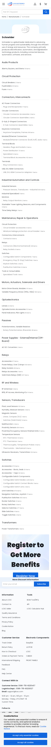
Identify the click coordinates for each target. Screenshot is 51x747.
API (28, 604)
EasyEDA (29, 643)
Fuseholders (7, 86)
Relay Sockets (9, 249)
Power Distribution (11, 150)
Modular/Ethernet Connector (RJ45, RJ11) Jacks (22, 140)
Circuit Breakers (8, 82)
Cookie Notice (7, 626)
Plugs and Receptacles (12, 107)
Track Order (7, 643)
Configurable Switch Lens (14, 487)
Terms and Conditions (11, 617)
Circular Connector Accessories (16, 114)
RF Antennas (7, 389)
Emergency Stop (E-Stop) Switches (18, 260)
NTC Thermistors (10, 438)
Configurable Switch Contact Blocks (18, 483)
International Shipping (11, 660)
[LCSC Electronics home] (16, 4)
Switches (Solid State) (12, 420)
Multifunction (7, 424)
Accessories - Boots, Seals (13, 469)
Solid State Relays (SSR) (12, 375)
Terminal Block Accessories (14, 157)
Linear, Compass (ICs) (12, 416)
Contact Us (6, 604)
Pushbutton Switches (12, 267)
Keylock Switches (10, 263)
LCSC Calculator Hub (35, 608)
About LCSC (7, 600)
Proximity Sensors (9, 427)
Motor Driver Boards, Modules (14, 288)
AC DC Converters (9, 347)
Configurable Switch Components (17, 257)
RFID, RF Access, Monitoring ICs (14, 392)
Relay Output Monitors (12, 200)
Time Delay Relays (9, 210)
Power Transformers (10, 529)
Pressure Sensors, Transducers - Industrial (20, 189)
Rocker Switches (9, 501)
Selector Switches (9, 508)
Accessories (7, 361)
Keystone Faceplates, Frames (15, 132)
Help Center (7, 673)
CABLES (29, 656)
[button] (35, 4)
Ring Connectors (10, 165)
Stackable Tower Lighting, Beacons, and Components (24, 204)
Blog (3, 631)
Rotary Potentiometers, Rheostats (17, 330)
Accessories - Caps (10, 473)
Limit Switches (8, 491)
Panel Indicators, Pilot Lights (13, 313)
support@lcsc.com (15, 691)
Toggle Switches (9, 515)
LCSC (28, 651)
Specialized (8, 154)
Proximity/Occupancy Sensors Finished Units (20, 431)
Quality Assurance (9, 613)
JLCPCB (29, 647)
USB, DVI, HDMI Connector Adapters (17, 172)
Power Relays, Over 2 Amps (13, 364)
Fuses (4, 89)
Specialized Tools (10, 274)
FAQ (3, 669)
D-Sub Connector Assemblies (15, 125)
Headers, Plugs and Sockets (14, 147)
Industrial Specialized (11, 193)
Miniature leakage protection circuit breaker (21, 231)
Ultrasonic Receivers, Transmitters (16, 452)
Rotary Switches (9, 504)
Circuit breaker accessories (14, 228)
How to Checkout (9, 651)
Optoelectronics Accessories (14, 309)
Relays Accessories (10, 371)
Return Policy (7, 647)
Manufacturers (14, 17)
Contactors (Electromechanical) (17, 246)
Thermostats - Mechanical (14, 448)
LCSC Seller (6, 608)
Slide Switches (8, 511)
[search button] (46, 12)
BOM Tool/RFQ (33, 600)
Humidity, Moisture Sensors (13, 410)
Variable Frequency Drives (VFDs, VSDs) (18, 292)
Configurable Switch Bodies (14, 480)
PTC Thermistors (10, 441)
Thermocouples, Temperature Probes (19, 445)
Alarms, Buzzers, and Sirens (13, 68)
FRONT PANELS (32, 660)
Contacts (7, 238)
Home (4, 17)
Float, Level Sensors (10, 406)
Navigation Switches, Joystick (14, 494)
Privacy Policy (7, 622)
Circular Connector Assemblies (16, 117)
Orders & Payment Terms (12, 656)
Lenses (5, 306)
